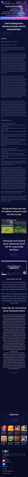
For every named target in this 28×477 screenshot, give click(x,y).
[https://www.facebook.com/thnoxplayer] (3, 464)
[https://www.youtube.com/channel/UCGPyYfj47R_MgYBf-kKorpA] (3, 460)
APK (21, 33)
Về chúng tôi (6, 459)
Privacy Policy (6, 473)
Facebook (5, 466)
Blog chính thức (7, 462)
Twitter (4, 468)
